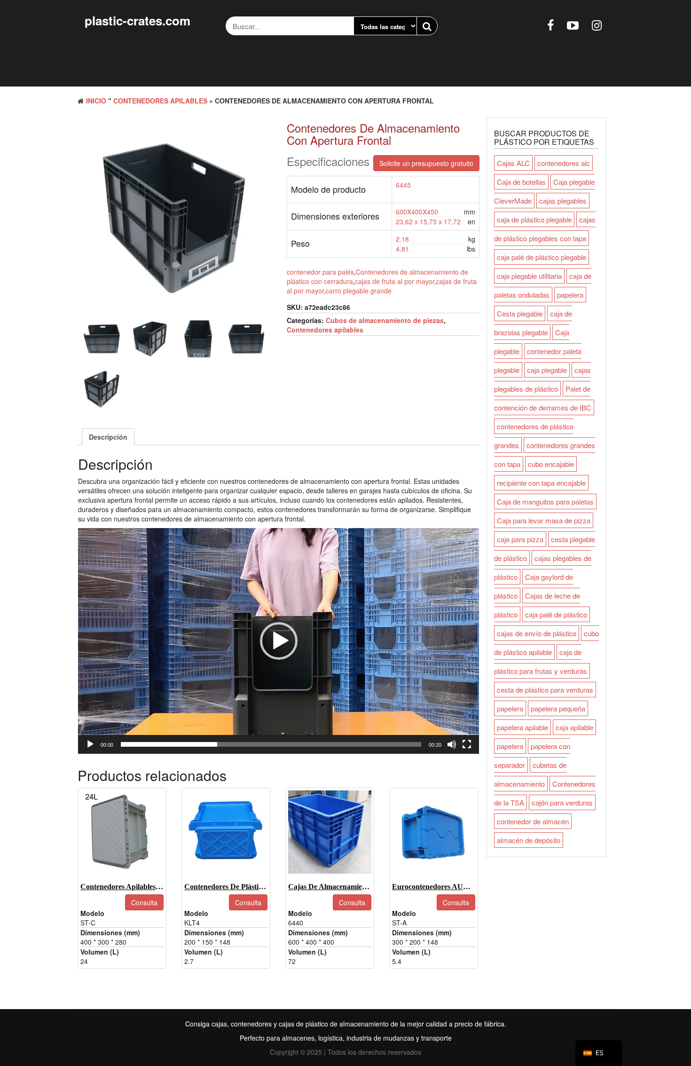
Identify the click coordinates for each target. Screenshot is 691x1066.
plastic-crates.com (137, 20)
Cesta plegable (519, 313)
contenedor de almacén (533, 821)
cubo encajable (551, 464)
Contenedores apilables (160, 100)
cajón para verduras (562, 802)
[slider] (271, 744)
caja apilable (574, 727)
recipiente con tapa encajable (541, 483)
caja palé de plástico (556, 614)
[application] (278, 641)
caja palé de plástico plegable (541, 257)
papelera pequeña (558, 708)
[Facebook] (550, 24)
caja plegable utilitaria (529, 276)
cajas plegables (563, 200)
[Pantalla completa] (466, 744)
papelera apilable (522, 727)
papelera (570, 295)
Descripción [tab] (108, 437)
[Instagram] (596, 24)
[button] (279, 641)
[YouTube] (573, 24)
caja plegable (547, 370)
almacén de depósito (528, 840)
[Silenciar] (451, 744)
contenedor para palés (320, 271)
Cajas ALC (513, 163)
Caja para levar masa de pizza (543, 520)
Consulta (144, 902)
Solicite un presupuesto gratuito (426, 163)
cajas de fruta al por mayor (394, 281)
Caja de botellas (521, 182)
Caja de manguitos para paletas (545, 501)
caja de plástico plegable (534, 219)
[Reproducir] (90, 744)
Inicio (96, 100)
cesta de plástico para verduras (545, 690)
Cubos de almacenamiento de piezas (385, 320)
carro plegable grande (359, 290)
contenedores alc (563, 163)
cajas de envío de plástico (536, 633)
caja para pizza (520, 539)
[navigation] (598, 1053)
